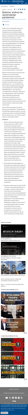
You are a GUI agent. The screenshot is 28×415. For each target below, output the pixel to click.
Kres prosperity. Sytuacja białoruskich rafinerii (13, 275)
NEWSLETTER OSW (14, 389)
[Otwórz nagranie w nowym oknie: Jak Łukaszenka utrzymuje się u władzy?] (12, 344)
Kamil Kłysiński (5, 21)
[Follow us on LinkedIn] (16, 398)
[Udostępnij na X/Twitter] (16, 9)
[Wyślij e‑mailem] (20, 9)
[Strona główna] (5, 3)
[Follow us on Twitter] (10, 398)
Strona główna (4, 6)
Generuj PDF (7, 24)
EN (18, 3)
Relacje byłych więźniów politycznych (10, 240)
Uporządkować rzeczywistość (8, 256)
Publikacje (12, 6)
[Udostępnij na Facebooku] (14, 9)
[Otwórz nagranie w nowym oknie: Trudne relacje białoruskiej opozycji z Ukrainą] (12, 311)
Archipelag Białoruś (6, 238)
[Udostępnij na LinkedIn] (18, 9)
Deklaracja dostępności (19, 393)
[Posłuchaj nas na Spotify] (24, 9)
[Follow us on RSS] (22, 398)
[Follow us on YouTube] (6, 398)
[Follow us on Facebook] (13, 398)
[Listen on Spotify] (19, 398)
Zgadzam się (4, 412)
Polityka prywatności (8, 393)
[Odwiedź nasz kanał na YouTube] (22, 9)
